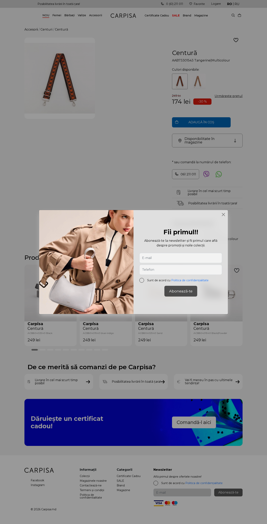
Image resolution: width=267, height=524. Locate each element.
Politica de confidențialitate (190, 280)
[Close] (223, 214)
